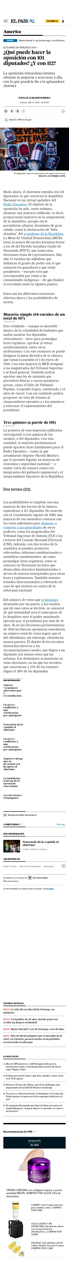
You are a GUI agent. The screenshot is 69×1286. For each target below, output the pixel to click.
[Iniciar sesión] (63, 21)
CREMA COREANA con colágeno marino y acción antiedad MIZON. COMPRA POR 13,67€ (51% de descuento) (34, 1193)
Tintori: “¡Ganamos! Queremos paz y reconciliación (12, 690)
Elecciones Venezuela (30, 866)
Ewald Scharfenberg (34, 97)
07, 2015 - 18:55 (38, 102)
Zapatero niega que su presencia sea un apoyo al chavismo (13, 764)
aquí (51, 888)
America (12, 32)
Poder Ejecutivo (15, 204)
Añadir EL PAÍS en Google (20, 120)
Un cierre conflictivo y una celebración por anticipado (12, 710)
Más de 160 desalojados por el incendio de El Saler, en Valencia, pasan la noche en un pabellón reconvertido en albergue (32, 1039)
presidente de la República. (44, 234)
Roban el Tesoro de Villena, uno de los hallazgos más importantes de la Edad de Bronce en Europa (33, 1086)
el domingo (49, 600)
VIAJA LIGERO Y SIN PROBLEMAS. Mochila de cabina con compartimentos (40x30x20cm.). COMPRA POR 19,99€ (47, 1229)
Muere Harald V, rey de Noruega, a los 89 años (41, 40)
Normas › (61, 824)
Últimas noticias (13, 1003)
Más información (10, 881)
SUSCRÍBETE (52, 21)
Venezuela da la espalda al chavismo (13, 727)
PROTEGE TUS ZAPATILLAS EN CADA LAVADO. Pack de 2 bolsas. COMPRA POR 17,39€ (47, 1246)
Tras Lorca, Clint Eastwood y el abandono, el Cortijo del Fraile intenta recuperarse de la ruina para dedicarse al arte (34, 1096)
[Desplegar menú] (6, 21)
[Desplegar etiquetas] (63, 866)
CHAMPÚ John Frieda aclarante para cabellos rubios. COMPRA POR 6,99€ (47, 1208)
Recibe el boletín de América (22, 815)
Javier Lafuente (29, 849)
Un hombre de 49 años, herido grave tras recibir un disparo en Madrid (30, 1021)
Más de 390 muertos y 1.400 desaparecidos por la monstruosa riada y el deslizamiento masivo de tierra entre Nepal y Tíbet (33, 1066)
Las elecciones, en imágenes (12, 796)
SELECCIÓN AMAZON (34, 1143)
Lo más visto (10, 1056)
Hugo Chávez (10, 866)
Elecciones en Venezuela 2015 (19, 47)
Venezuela (48, 866)
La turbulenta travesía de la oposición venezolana (11, 782)
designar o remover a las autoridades (30, 525)
